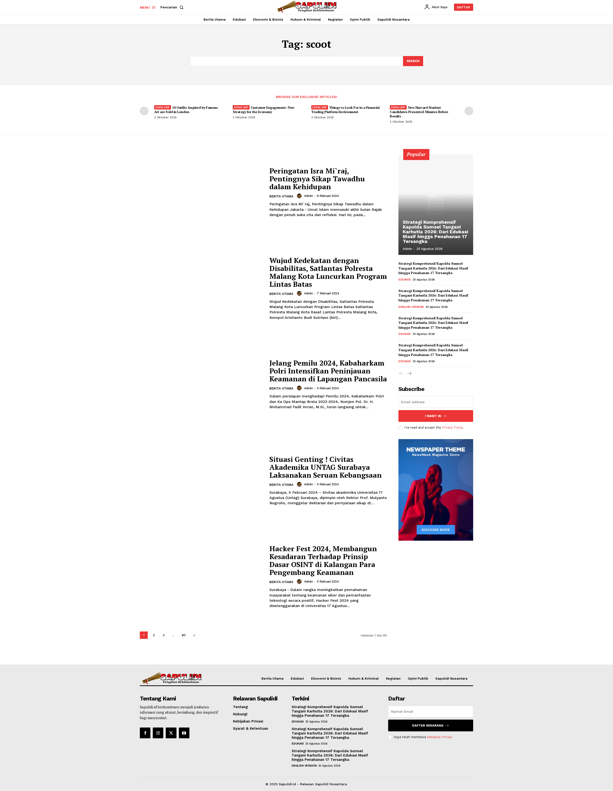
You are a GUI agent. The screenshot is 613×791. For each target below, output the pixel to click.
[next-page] (469, 111)
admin (308, 196)
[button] (172, 7)
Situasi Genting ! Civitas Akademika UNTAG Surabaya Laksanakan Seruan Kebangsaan (325, 467)
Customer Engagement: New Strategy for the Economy (264, 109)
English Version (411, 307)
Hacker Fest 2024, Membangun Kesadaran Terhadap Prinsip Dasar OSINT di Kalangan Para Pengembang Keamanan (323, 560)
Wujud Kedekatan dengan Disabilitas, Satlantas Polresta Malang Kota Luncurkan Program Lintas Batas (328, 272)
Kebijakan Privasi (439, 737)
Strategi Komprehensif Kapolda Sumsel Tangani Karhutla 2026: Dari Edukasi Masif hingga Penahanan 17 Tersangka (435, 231)
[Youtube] (184, 733)
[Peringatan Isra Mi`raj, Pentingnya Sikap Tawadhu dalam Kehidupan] (201, 192)
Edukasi (404, 279)
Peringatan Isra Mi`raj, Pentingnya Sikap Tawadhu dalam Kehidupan (317, 178)
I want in (433, 416)
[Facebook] (145, 733)
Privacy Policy (452, 427)
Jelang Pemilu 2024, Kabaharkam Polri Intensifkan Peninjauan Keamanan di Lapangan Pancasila (328, 371)
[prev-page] (144, 111)
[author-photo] (300, 196)
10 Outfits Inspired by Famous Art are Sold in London (186, 109)
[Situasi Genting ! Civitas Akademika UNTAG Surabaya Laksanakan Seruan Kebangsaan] (201, 480)
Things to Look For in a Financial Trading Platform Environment (345, 109)
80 (184, 635)
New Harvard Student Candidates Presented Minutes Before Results (419, 111)
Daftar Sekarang (427, 725)
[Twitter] (171, 733)
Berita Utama (281, 196)
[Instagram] (158, 733)
